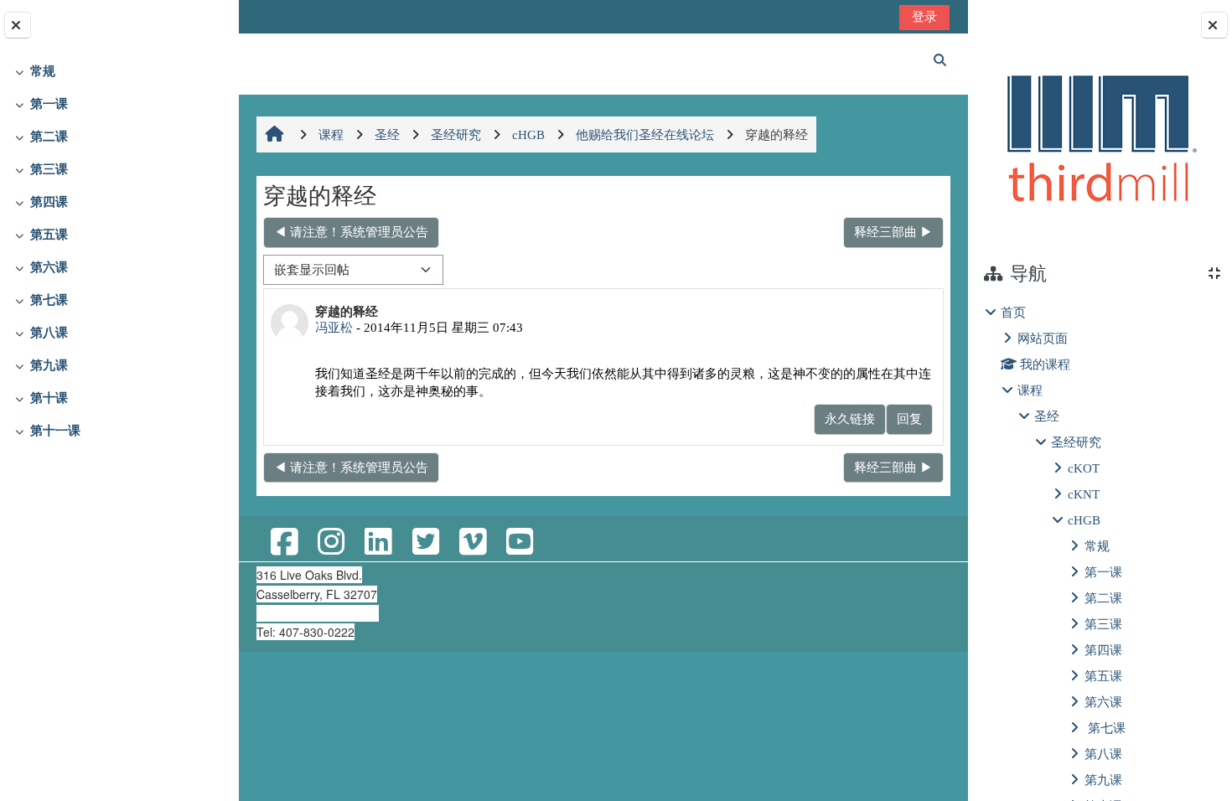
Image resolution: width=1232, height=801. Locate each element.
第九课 (49, 365)
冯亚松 (334, 327)
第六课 (49, 267)
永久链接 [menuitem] (850, 418)
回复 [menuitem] (909, 418)
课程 (1030, 390)
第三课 (49, 169)
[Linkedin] (378, 542)
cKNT (1084, 494)
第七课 (49, 299)
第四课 (49, 201)
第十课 (49, 397)
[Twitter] (424, 542)
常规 (42, 71)
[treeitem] (119, 71)
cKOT (1084, 468)
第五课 (49, 234)
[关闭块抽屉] (1214, 25)
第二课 (49, 136)
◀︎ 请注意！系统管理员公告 (351, 232)
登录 (924, 16)
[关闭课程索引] (17, 25)
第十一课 (55, 430)
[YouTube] (519, 542)
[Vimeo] (472, 542)
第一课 (49, 103)
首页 (1013, 312)
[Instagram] (331, 542)
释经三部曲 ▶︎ (893, 232)
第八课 (49, 332)
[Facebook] (284, 542)
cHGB (1084, 520)
